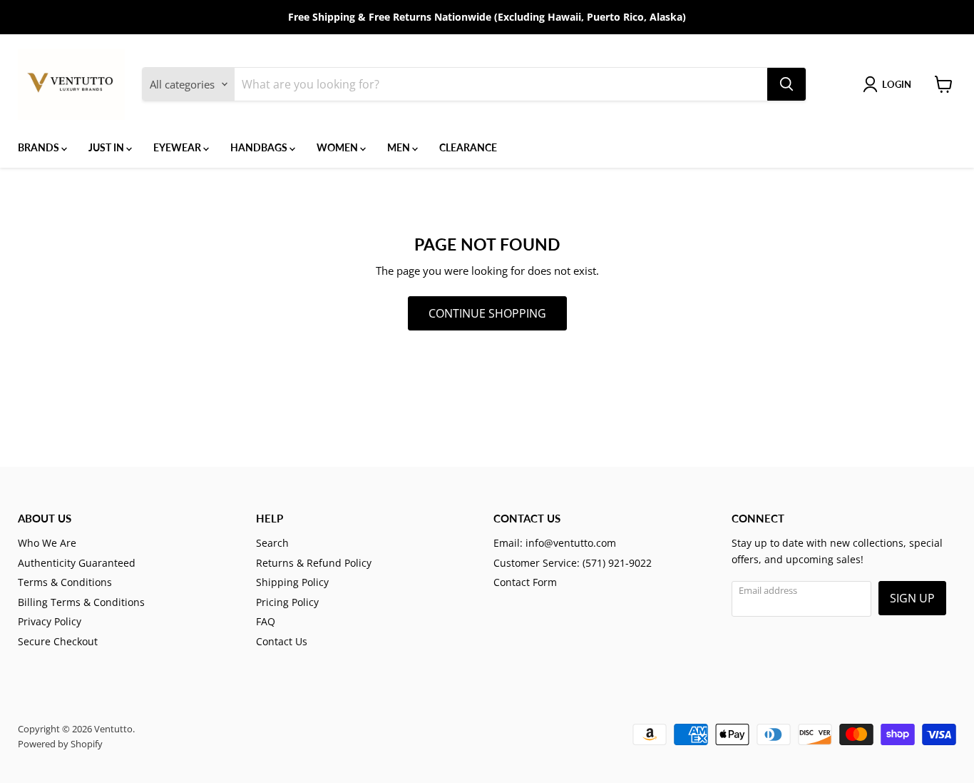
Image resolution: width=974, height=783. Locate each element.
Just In (107, 147)
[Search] (786, 84)
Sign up (912, 598)
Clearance (468, 147)
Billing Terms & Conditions (81, 602)
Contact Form (525, 582)
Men (399, 147)
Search (272, 543)
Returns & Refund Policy (313, 563)
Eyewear (178, 147)
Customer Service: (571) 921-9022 (572, 563)
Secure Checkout (58, 641)
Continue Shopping (487, 313)
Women (338, 147)
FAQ (265, 621)
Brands (39, 147)
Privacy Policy (49, 621)
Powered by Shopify (60, 743)
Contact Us (281, 641)
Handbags (259, 147)
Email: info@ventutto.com (554, 543)
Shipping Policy (292, 582)
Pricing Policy (287, 602)
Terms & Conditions (65, 582)
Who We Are (47, 543)
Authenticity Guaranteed (76, 563)
